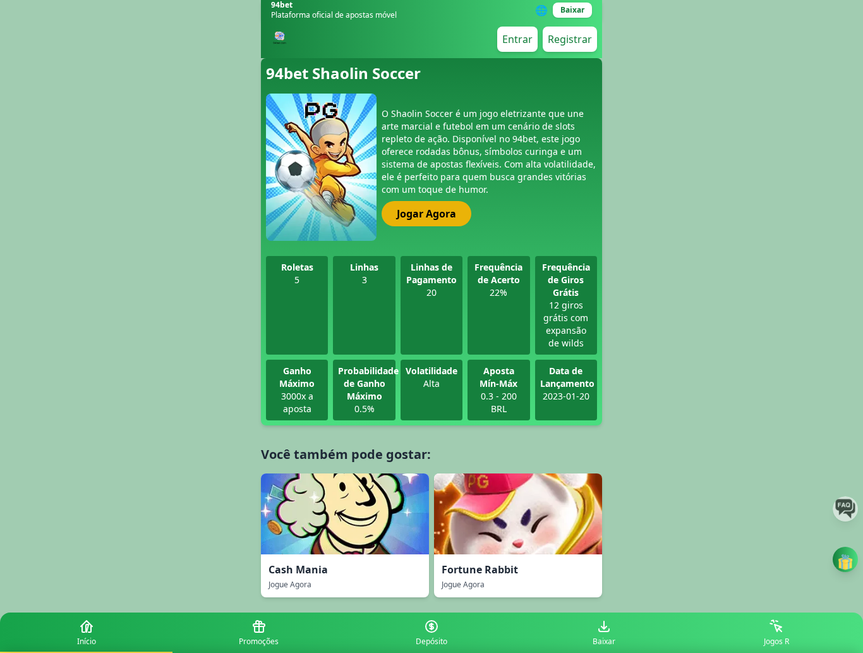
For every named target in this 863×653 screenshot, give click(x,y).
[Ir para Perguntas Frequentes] (845, 509)
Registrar (570, 39)
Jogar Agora (426, 214)
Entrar (517, 39)
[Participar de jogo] (845, 559)
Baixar (572, 9)
